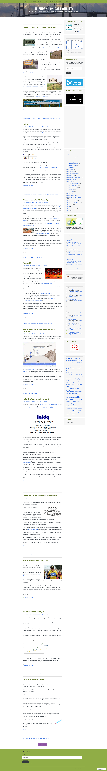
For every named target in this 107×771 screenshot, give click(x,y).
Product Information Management (74, 197)
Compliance (73, 367)
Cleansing (68, 367)
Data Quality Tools (34, 194)
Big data (40, 118)
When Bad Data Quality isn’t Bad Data (34, 56)
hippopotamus (31, 369)
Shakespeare (68, 404)
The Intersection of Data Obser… (75, 313)
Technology (56, 194)
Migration (79, 391)
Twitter (79, 413)
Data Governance (34, 118)
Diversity (28, 323)
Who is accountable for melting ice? (34, 612)
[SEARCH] (82, 1)
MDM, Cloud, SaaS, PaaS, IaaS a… (74, 293)
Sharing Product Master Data (46, 236)
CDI (80, 365)
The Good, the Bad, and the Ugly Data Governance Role (34, 86)
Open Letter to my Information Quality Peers (49, 404)
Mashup (77, 388)
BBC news (40, 627)
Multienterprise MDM (73, 187)
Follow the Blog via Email (72, 59)
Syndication (68, 410)
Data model (77, 371)
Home (25, 1)
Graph (78, 381)
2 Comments (45, 265)
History (68, 384)
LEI (77, 386)
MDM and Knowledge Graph (75, 334)
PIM (78, 397)
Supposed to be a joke (35, 673)
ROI (79, 402)
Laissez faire (74, 386)
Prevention (69, 399)
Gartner (68, 381)
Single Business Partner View (43, 233)
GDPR (72, 381)
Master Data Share (42, 1)
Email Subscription (26, 751)
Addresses (69, 358)
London (73, 388)
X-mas (68, 210)
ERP (72, 376)
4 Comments (45, 126)
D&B (73, 369)
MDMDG (72, 391)
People (50, 118)
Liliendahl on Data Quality (53, 8)
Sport (25, 606)
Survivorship (71, 167)
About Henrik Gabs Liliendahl (55, 1)
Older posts (42, 744)
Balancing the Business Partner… (75, 289)
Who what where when (73, 414)
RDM (78, 399)
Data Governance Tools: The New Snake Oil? (49, 167)
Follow (68, 72)
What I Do (67, 1)
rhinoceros (25, 371)
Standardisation (69, 408)
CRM (67, 369)
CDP (82, 365)
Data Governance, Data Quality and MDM (39, 132)
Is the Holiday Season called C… (75, 296)
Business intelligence (71, 363)
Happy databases (35, 257)
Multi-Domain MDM (73, 185)
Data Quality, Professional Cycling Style (35, 560)
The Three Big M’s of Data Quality (33, 679)
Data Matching (70, 162)
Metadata (69, 193)
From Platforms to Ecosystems (73, 268)
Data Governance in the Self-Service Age (35, 200)
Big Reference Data (71, 153)
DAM (76, 369)
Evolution (75, 376)
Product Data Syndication (72, 195)
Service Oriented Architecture (73, 202)
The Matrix (26, 124)
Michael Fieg (71, 328)
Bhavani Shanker (72, 318)
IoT (71, 386)
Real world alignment (56, 118)
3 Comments (45, 202)
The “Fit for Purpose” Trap (38, 296)
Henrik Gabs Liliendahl (37, 29)
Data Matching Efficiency (72, 249)
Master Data (40, 194)
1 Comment (45, 333)
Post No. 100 (55, 286)
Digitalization (75, 372)
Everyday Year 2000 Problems (42, 96)
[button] (35, 648)
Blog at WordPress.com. (79, 768)
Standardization (77, 408)
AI (72, 358)
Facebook (79, 377)
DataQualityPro (69, 372)
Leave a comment (47, 29)
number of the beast (29, 270)
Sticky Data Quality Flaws (46, 283)
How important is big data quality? (51, 47)
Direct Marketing (71, 175)
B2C (77, 358)
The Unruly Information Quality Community (36, 399)
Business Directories (73, 163)
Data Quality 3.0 (32, 1)
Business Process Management (74, 156)
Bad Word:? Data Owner (33, 529)
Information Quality (27, 322)
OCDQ (78, 395)
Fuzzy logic (78, 379)
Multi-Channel (69, 393)
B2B (75, 358)
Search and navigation (72, 200)
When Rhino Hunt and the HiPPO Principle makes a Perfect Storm (39, 330)
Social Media (26, 393)
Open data (70, 397)
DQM (74, 374)
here (57, 339)
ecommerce (68, 377)
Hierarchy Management (74, 183)
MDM (68, 391)
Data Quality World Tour (72, 173)
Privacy (74, 399)
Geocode (75, 381)
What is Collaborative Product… (75, 331)
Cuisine (70, 369)
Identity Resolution (73, 165)
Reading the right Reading (47, 293)
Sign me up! (25, 761)
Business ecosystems (75, 361)
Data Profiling (70, 169)
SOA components (73, 406)
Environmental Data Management (74, 177)
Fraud (74, 379)
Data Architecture (27, 118)
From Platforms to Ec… (73, 331)
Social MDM (71, 191)
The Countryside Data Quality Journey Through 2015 (39, 27)
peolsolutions (71, 292)
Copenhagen (79, 367)
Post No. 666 (27, 263)
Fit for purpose (33, 323)
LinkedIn (32, 393)
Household (72, 384)
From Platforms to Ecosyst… (75, 326)
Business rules (75, 365)
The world (73, 413)
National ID (71, 189)
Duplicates (78, 375)
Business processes (47, 194)
